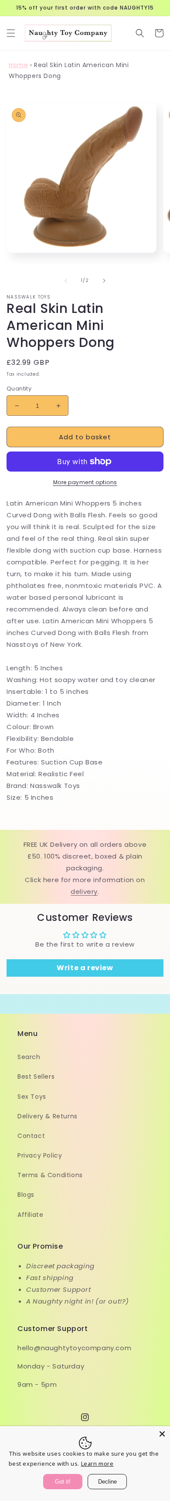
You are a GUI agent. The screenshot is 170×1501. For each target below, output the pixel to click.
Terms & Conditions (50, 1175)
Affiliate (30, 1214)
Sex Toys (31, 1096)
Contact (31, 1135)
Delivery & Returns (47, 1116)
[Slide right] (104, 280)
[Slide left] (65, 280)
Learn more (97, 1463)
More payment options (85, 482)
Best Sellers (35, 1076)
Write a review (85, 968)
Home (18, 65)
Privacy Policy (39, 1155)
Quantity (19, 388)
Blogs (25, 1194)
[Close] (162, 1434)
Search (29, 1057)
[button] (10, 33)
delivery (84, 891)
